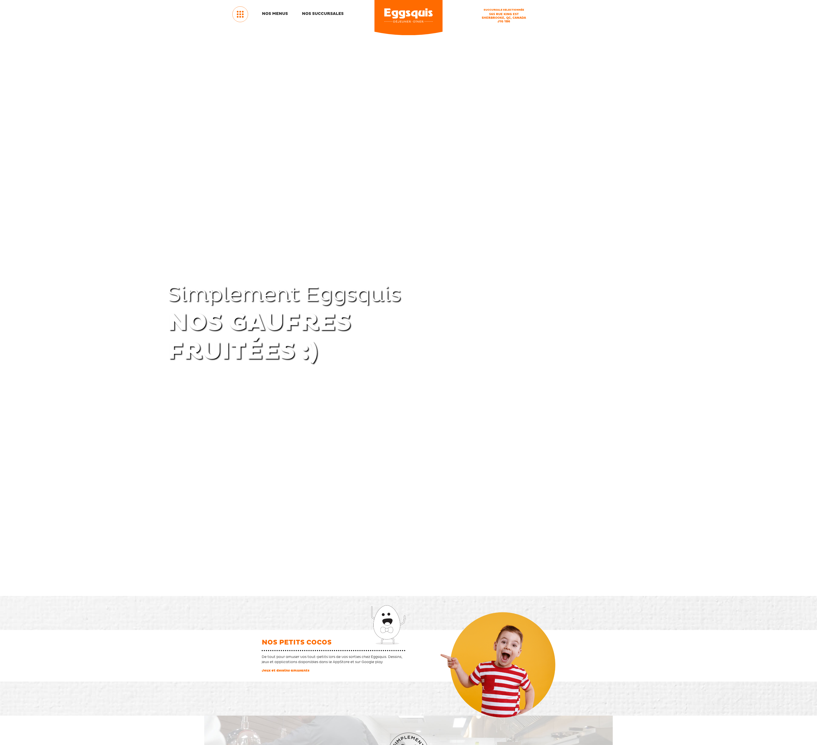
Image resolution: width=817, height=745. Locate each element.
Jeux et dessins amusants (285, 670)
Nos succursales (323, 13)
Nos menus (275, 13)
